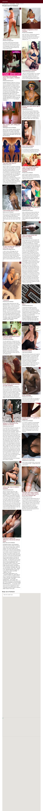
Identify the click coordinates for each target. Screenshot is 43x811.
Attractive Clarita (27, 350)
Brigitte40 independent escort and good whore (11, 337)
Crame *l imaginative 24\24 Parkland (30, 30)
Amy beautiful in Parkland (29, 70)
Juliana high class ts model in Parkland (11, 487)
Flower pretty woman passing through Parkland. (11, 384)
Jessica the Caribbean (28, 459)
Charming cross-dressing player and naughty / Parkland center (11, 78)
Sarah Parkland (7, 39)
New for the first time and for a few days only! (31, 208)
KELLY (24, 304)
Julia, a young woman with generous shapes (29, 235)
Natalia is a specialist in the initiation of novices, (10, 423)
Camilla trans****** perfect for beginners (31, 418)
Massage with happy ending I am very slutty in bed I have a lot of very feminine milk (30, 494)
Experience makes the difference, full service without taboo (11, 540)
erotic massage (26, 395)
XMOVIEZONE (5, 1)
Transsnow (6, 300)
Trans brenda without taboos (11, 210)
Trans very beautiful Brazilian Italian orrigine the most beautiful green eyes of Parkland (30, 169)
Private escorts (5, 3)
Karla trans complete (28, 146)
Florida (17, 3)
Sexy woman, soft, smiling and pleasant (11, 125)
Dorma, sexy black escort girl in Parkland (31, 107)
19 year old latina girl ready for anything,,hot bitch (11, 247)
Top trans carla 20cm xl (9, 163)
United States (12, 3)
